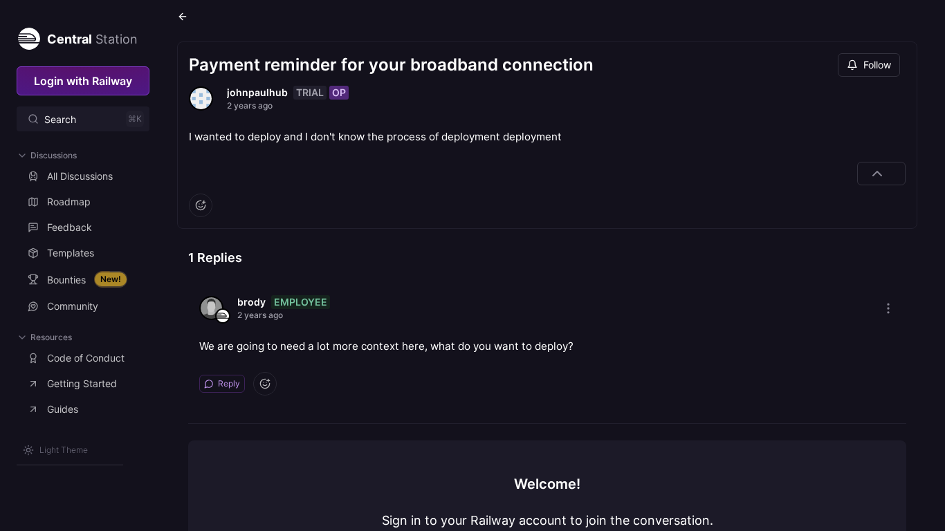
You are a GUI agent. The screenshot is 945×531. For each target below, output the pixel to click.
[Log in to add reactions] (200, 205)
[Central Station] (28, 36)
